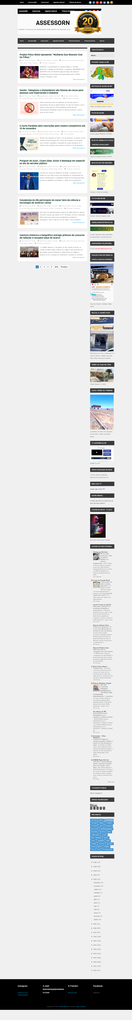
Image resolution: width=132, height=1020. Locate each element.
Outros (102, 41)
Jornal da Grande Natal (101, 580)
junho (96, 903)
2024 (95, 871)
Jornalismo (95, 835)
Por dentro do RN (99, 711)
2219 (56, 267)
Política (45, 98)
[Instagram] (108, 2)
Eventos (29, 134)
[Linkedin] (104, 2)
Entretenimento (79, 60)
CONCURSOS (109, 820)
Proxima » (64, 267)
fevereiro (97, 916)
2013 (95, 958)
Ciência (75, 96)
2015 (95, 949)
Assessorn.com (23, 993)
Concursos (45, 2)
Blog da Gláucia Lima (101, 648)
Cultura (64, 60)
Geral (21, 63)
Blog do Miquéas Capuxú (102, 683)
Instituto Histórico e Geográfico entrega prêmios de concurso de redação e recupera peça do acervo (52, 236)
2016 (95, 945)
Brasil (71, 96)
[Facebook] (93, 2)
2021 (95, 924)
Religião (110, 844)
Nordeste (40, 134)
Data (78, 166)
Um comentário (69, 134)
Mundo (46, 208)
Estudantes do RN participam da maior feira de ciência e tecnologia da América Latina (50, 201)
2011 (95, 966)
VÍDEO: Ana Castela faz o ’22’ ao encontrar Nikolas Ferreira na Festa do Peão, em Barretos (102, 629)
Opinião (40, 98)
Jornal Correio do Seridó (102, 605)
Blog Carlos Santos (100, 666)
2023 (95, 875)
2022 (95, 879)
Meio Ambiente (43, 169)
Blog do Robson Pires (101, 625)
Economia (70, 60)
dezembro (97, 883)
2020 (95, 928)
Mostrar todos (111, 782)
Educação (30, 98)
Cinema (76, 132)
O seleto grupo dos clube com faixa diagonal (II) (106, 584)
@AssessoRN (72, 993)
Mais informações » (79, 79)
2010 (95, 970)
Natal (25, 63)
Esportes (94, 832)
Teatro (30, 63)
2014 (95, 954)
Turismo (35, 63)
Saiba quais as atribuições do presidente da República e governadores (102, 608)
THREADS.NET (23, 995)
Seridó (51, 134)
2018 (95, 937)
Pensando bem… (98, 668)
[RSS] (111, 2)
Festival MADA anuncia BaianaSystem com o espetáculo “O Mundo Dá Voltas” (103, 715)
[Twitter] (90, 2)
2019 (95, 932)
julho (96, 899)
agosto (96, 896)
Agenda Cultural (58, 2)
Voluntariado (57, 98)
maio (95, 906)
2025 (95, 867)
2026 (95, 862)
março (96, 913)
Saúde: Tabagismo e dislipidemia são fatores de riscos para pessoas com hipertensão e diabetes (51, 91)
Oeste (108, 841)
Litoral (104, 835)
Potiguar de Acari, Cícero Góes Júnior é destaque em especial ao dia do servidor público (52, 162)
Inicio (22, 2)
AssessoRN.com (64, 1006)
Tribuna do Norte (75, 2)
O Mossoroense (89, 41)
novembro (97, 886)
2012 (95, 962)
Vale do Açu (95, 849)
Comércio (109, 823)
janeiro (96, 919)
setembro (97, 893)
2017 (95, 941)
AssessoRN (32, 2)
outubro (96, 889)
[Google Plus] (97, 2)
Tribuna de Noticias (100, 552)
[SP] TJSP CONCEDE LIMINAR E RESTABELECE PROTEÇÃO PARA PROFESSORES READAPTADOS (102, 690)
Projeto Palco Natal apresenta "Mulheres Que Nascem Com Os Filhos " (51, 56)
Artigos (66, 96)
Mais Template (81, 1006)
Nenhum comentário (49, 63)
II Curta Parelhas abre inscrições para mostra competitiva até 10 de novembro (52, 127)
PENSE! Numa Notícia (101, 760)
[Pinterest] (101, 2)
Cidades (70, 132)
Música (106, 838)
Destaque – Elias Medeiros (99, 736)
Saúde (51, 98)
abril (95, 909)
